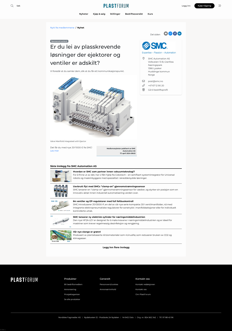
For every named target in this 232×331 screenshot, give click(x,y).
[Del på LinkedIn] (179, 34)
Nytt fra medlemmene (62, 27)
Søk (18, 6)
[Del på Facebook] (175, 34)
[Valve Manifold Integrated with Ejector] (93, 107)
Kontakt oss (141, 289)
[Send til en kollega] (166, 34)
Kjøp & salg (99, 14)
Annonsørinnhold (108, 289)
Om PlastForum (143, 294)
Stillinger (115, 14)
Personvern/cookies (109, 284)
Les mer (54, 150)
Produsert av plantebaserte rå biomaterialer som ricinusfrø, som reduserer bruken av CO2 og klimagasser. (122, 235)
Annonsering (70, 289)
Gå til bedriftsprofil (158, 90)
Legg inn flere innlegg (116, 247)
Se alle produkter (72, 299)
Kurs (150, 14)
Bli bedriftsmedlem (73, 284)
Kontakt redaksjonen (145, 284)
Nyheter (83, 14)
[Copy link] (170, 34)
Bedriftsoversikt (134, 14)
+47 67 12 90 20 (156, 85)
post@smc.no (155, 81)
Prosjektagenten (72, 294)
